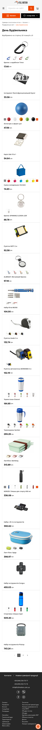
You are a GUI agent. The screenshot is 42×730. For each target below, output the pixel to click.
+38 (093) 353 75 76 (21, 684)
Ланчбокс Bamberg (11, 461)
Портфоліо (5, 705)
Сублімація (5, 721)
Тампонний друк (7, 717)
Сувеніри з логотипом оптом (11, 22)
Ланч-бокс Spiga (10, 552)
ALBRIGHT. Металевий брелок (15, 277)
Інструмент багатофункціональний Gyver (19, 93)
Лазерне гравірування (29, 724)
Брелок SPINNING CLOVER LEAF (15, 216)
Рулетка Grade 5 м (11, 338)
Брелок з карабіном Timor (14, 62)
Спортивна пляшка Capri (13, 614)
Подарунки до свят (8, 25)
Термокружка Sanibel (12, 430)
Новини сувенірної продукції (27, 675)
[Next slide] (37, 119)
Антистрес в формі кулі (13, 124)
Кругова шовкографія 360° (30, 715)
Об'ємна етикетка (27, 717)
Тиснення (25, 702)
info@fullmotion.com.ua (21, 687)
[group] (9, 58)
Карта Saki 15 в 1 (10, 154)
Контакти (7, 675)
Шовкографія (6, 724)
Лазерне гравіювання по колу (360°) (30, 708)
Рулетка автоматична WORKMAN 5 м (17, 369)
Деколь (24, 719)
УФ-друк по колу (27, 711)
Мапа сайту (5, 726)
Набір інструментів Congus (14, 583)
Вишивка (25, 721)
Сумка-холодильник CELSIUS (15, 185)
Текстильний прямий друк (30, 705)
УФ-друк (24, 713)
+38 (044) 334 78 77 (21, 681)
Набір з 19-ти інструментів (14, 522)
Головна (4, 702)
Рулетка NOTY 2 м (10, 246)
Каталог (25, 22)
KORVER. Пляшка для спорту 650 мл (17, 491)
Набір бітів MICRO (10, 307)
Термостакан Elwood (12, 399)
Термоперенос (6, 719)
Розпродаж (5, 711)
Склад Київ (31, 16)
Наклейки (5, 715)
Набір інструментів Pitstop (14, 644)
